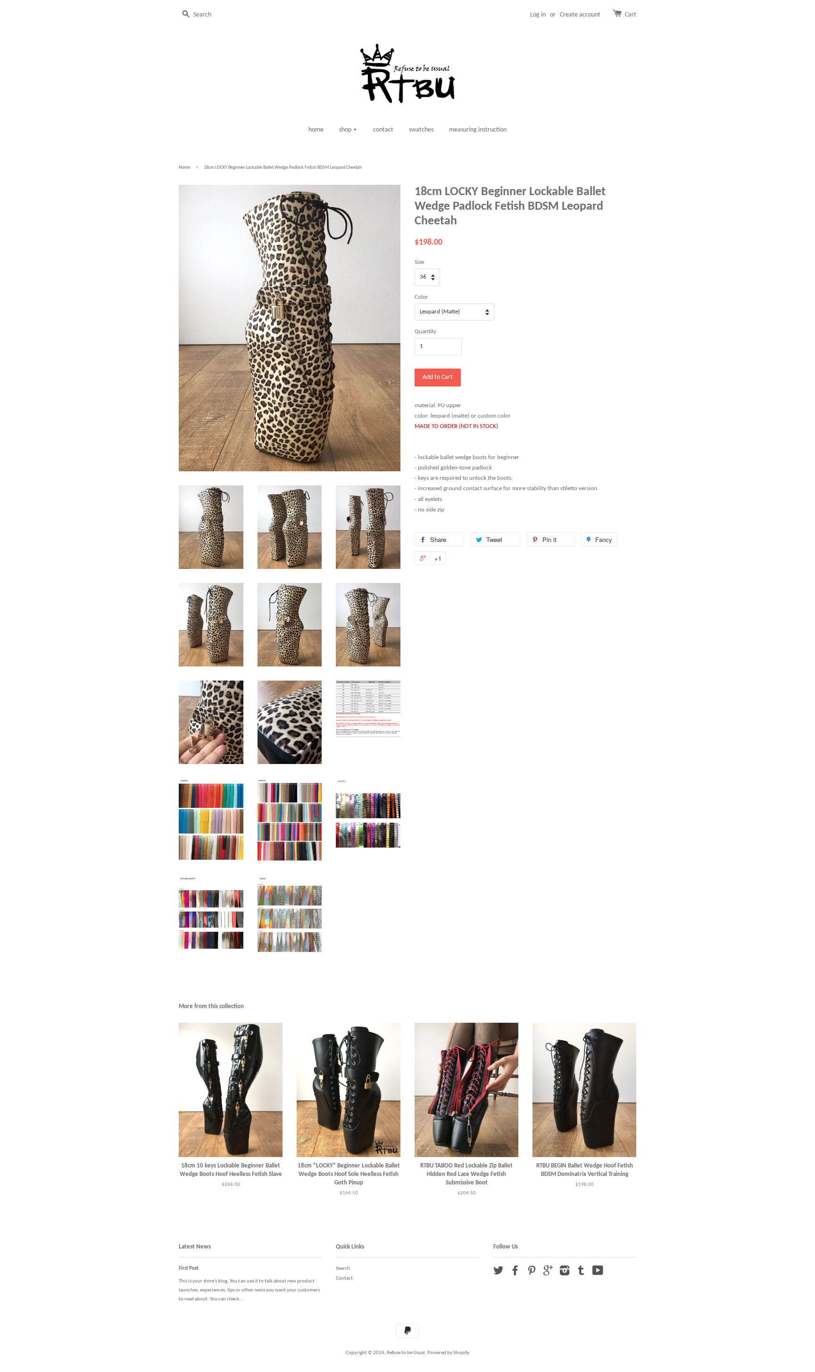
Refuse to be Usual (406, 1353)
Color (421, 297)
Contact (344, 1278)
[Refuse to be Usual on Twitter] (498, 1273)
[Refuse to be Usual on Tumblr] (581, 1273)
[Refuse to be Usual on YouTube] (597, 1273)
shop (346, 130)
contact (383, 130)
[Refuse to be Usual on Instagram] (564, 1273)
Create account (580, 15)
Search (343, 1268)
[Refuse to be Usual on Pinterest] (531, 1273)
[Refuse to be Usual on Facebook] (515, 1273)
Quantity (425, 332)
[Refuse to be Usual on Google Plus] (548, 1273)
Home (184, 167)
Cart (630, 15)
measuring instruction (478, 130)
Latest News (195, 1247)
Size (419, 262)
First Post (189, 1268)
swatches (421, 130)
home (316, 130)
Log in (538, 15)
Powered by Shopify (448, 1353)
